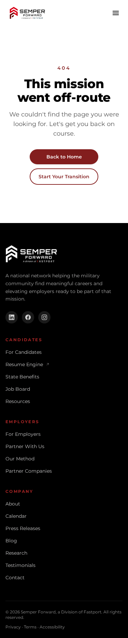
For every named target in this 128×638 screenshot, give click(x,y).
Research (16, 553)
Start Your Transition (64, 177)
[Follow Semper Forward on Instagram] (44, 317)
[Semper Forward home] (27, 12)
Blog (11, 541)
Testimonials (20, 565)
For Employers (23, 434)
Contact (15, 577)
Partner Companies (28, 471)
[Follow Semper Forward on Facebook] (28, 317)
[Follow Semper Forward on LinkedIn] (11, 317)
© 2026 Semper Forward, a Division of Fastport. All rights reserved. (63, 614)
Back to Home (64, 157)
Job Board (17, 389)
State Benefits (22, 377)
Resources (17, 401)
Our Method (19, 459)
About (12, 504)
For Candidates (23, 352)
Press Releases (22, 528)
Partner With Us (24, 446)
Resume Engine (27, 364)
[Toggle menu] (116, 13)
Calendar (16, 516)
